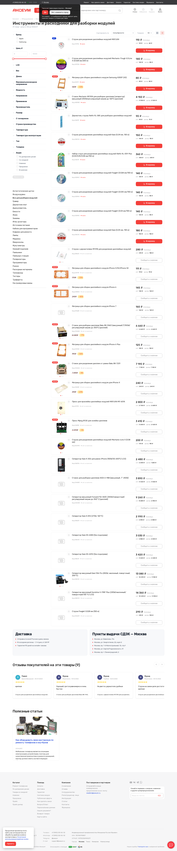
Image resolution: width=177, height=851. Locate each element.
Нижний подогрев (20, 249)
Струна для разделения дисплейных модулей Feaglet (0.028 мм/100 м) (102, 173)
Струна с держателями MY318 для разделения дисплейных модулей (101, 249)
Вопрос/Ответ (42, 804)
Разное (16, 266)
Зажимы (16, 218)
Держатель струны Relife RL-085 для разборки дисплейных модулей (102, 116)
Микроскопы (18, 242)
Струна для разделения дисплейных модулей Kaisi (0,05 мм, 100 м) (100, 230)
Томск (88, 841)
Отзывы (65, 789)
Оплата (118, 2)
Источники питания (21, 225)
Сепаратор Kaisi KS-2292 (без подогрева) (90, 554)
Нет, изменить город (60, 12)
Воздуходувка (19, 194)
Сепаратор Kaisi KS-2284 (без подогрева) (90, 535)
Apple (21, 38)
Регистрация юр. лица (70, 795)
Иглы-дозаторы (19, 222)
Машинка (16, 239)
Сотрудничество (68, 792)
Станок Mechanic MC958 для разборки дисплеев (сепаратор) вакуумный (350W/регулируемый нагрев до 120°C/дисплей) (98, 97)
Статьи (64, 801)
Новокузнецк (105, 841)
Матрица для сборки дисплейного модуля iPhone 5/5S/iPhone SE (100, 268)
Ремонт (86, 2)
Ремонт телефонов (20, 786)
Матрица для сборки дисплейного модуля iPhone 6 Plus (96, 344)
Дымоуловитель (19, 208)
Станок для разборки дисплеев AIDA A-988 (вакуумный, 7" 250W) (100, 478)
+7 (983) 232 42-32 (19, 2)
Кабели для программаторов (25, 228)
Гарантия (127, 2)
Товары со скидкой (20, 792)
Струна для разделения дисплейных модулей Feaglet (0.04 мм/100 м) (102, 211)
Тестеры (16, 276)
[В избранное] (69, 39)
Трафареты (18, 280)
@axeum (55, 838)
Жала (15, 215)
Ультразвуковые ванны (22, 283)
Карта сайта (42, 817)
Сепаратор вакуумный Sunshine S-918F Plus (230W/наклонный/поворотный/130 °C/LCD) (99, 593)
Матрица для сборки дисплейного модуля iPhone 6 (94, 287)
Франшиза (150, 2)
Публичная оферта (44, 798)
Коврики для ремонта (22, 232)
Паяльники (17, 252)
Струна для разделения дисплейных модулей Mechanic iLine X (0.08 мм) (101, 441)
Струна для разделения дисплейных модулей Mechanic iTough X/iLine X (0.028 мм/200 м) (102, 59)
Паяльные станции (21, 256)
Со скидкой (23, 160)
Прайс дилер (18, 804)
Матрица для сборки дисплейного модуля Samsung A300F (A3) (99, 77)
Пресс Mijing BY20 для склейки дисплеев (89, 421)
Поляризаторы (19, 259)
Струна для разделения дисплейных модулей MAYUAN (95, 39)
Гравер (16, 201)
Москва (46, 2)
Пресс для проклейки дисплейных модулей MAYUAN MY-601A (98, 402)
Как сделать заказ (97, 2)
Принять (10, 844)
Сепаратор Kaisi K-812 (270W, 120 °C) (87, 516)
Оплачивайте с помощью (58, 847)
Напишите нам (143, 847)
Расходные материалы (22, 269)
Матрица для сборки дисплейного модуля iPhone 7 (94, 306)
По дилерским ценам (27, 157)
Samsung (22, 42)
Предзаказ (23, 166)
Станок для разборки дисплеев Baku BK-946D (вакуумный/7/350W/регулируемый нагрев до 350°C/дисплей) (101, 326)
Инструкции (66, 798)
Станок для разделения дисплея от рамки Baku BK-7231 (96, 363)
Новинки (22, 163)
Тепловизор (18, 273)
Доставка (110, 2)
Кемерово (95, 841)
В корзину (150, 50)
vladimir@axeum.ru (93, 793)
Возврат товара (43, 814)
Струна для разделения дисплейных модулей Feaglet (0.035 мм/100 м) (102, 192)
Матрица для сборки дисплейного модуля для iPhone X (96, 382)
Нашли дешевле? (44, 811)
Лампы (15, 235)
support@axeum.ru (58, 841)
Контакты (159, 2)
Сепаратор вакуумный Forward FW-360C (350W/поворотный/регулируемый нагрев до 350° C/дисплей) (98, 498)
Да (45, 12)
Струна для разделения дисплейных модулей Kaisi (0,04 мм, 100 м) (100, 135)
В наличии (23, 170)
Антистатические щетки (23, 191)
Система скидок (138, 2)
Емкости (16, 211)
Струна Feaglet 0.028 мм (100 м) (85, 611)
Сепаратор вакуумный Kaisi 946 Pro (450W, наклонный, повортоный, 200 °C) (101, 574)
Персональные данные (46, 807)
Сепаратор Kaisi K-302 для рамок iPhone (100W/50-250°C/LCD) (99, 459)
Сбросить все (18, 177)
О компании (66, 786)
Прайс (15, 801)
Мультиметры (19, 245)
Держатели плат (20, 205)
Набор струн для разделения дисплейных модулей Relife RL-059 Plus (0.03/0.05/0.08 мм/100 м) (102, 155)
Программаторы (20, 263)
